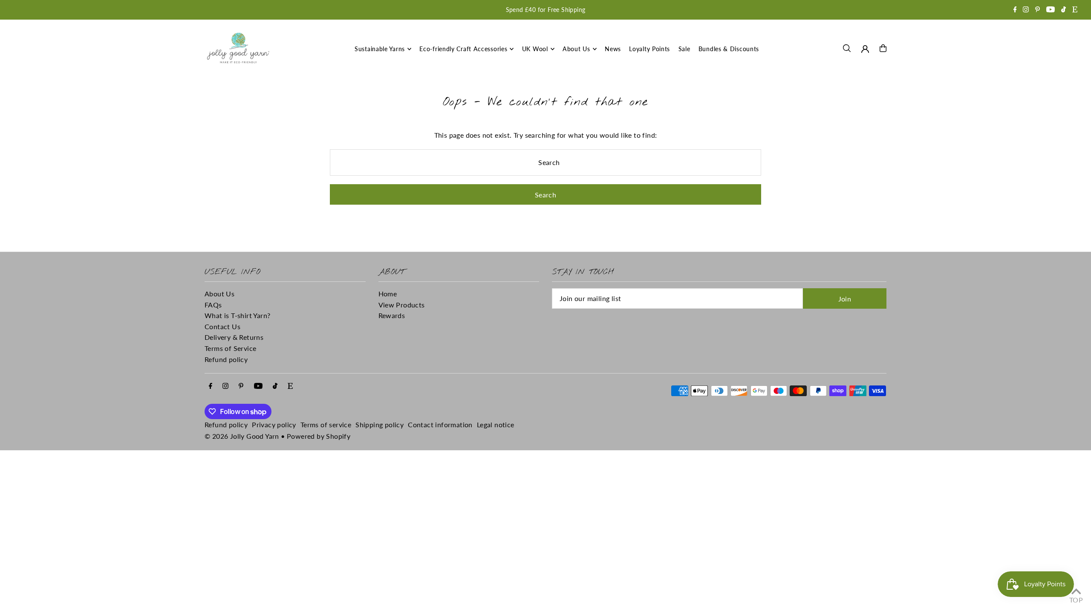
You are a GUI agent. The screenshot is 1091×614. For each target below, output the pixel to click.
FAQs (213, 305)
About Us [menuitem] (576, 48)
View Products (401, 305)
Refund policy (226, 359)
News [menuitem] (613, 48)
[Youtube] (1050, 10)
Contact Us (222, 326)
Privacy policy (274, 424)
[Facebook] (1015, 10)
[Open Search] (847, 48)
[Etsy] (1074, 10)
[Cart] (883, 48)
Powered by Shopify (318, 436)
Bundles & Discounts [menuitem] (728, 48)
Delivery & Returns (234, 337)
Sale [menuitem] (684, 48)
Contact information (440, 424)
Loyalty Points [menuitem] (649, 48)
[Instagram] (1026, 10)
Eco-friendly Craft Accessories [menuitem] (463, 48)
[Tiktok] (1063, 10)
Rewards (391, 315)
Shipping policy (379, 424)
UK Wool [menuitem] (535, 48)
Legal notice (495, 424)
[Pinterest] (1037, 10)
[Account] (865, 49)
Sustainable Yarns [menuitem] (380, 48)
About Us (219, 294)
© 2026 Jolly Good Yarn (242, 436)
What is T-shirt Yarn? (237, 315)
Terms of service (325, 424)
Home (387, 294)
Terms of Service (230, 348)
